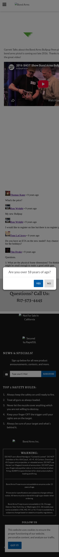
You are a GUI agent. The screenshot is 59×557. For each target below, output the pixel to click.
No (49, 283)
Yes (38, 283)
